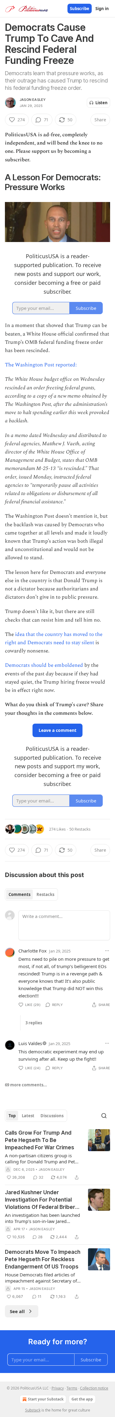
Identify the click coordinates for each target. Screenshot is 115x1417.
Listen (101, 102)
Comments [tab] (19, 894)
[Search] (104, 1116)
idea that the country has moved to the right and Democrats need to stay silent (53, 638)
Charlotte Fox (32, 951)
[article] (57, 1155)
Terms (72, 1388)
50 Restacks (79, 829)
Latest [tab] (28, 1115)
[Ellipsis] (107, 951)
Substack (32, 1410)
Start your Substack (45, 1399)
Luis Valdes (30, 1043)
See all (17, 1311)
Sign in (102, 8)
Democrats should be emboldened (44, 665)
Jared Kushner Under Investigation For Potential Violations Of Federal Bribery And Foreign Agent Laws (41, 1200)
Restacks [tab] (45, 894)
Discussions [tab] (51, 1115)
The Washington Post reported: (41, 365)
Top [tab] (12, 1115)
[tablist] (31, 894)
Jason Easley (33, 99)
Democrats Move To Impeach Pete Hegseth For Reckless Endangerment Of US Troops (42, 1259)
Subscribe (79, 8)
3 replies (33, 1023)
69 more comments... (26, 1085)
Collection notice (94, 1388)
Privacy (58, 1388)
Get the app (82, 1399)
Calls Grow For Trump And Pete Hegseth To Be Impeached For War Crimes (39, 1140)
